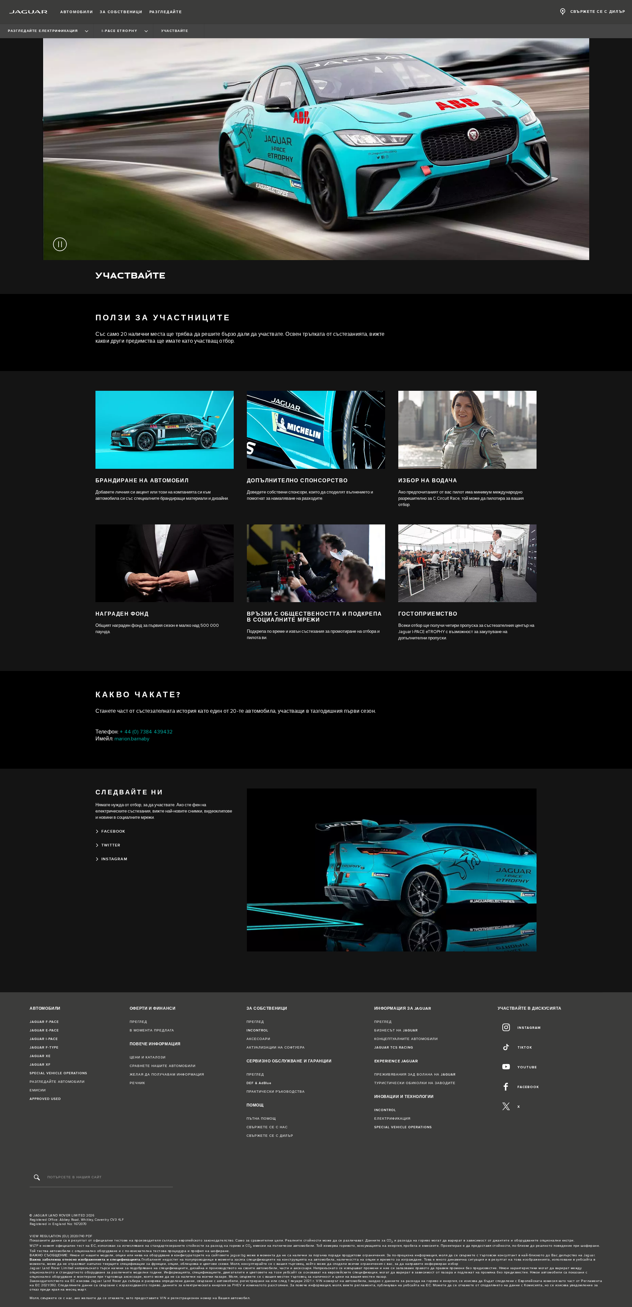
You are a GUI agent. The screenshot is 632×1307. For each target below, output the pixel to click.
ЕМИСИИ (38, 1090)
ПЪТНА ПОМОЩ (261, 1119)
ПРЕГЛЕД (138, 1022)
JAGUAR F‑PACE (44, 1022)
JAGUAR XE (40, 1056)
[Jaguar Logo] (28, 12)
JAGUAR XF (40, 1065)
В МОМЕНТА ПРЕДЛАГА (152, 1030)
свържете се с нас (56, 1298)
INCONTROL (257, 1030)
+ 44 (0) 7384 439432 (146, 732)
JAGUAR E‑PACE (44, 1030)
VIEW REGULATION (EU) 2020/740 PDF (61, 1236)
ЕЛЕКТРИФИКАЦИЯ (392, 1119)
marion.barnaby (132, 739)
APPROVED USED (45, 1099)
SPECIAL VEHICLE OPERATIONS (58, 1073)
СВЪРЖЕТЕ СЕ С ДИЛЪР (270, 1136)
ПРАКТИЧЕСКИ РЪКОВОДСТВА (276, 1092)
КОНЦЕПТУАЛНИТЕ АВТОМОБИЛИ (406, 1039)
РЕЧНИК (137, 1083)
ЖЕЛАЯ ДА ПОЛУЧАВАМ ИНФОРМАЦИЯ (167, 1075)
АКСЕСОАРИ (258, 1039)
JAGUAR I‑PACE (44, 1039)
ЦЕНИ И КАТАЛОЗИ (148, 1057)
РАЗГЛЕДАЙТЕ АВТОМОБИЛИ (57, 1082)
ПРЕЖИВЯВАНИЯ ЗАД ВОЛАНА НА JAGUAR (415, 1075)
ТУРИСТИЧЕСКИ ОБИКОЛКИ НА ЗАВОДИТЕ (415, 1083)
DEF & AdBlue (259, 1083)
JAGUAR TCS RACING (393, 1048)
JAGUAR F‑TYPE (44, 1048)
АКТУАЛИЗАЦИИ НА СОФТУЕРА (276, 1048)
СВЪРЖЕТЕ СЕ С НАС (267, 1127)
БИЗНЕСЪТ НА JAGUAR (396, 1030)
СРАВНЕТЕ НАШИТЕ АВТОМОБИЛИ (163, 1066)
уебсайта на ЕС (417, 1285)
